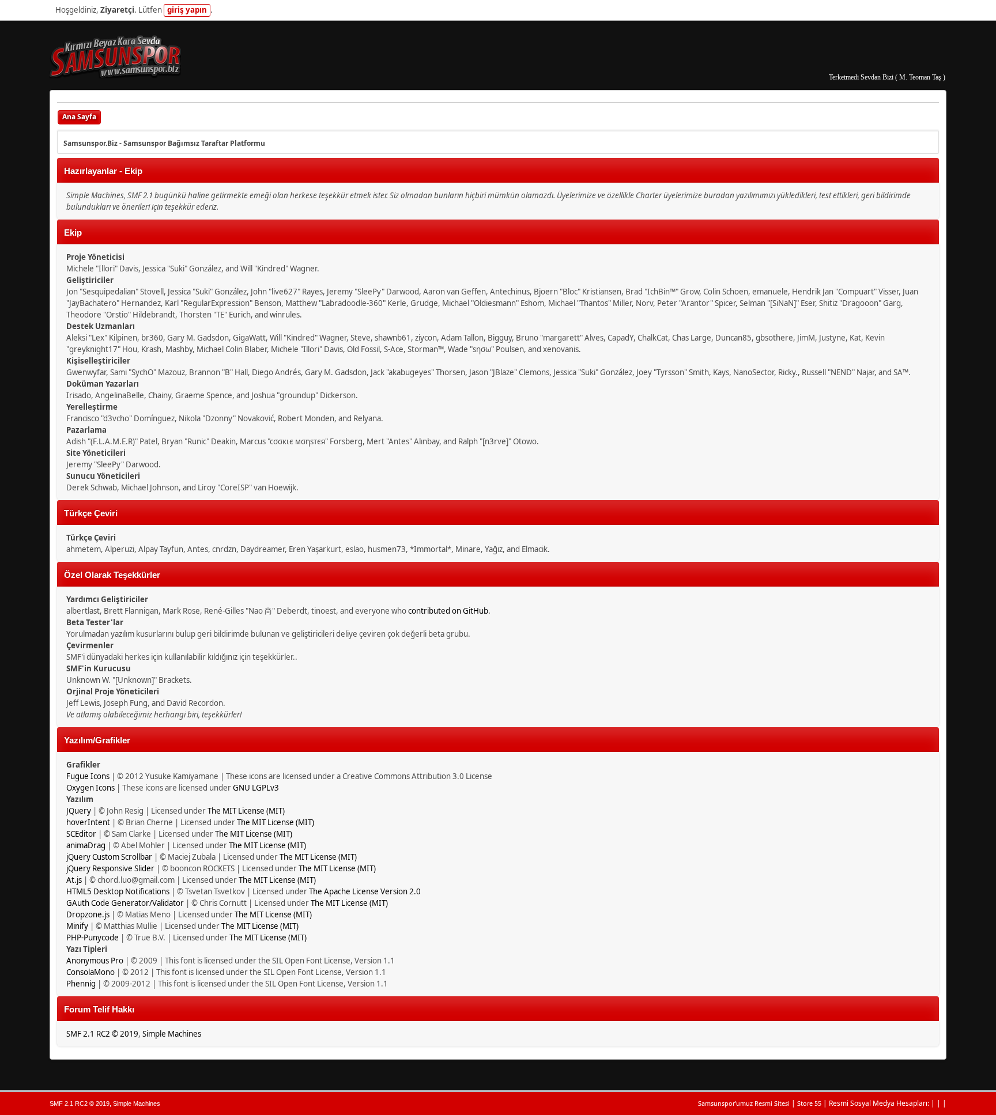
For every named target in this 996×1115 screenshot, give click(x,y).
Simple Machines (171, 1034)
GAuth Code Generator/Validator (125, 903)
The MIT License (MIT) (246, 811)
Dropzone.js (88, 914)
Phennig (81, 983)
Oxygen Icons (90, 788)
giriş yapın (187, 10)
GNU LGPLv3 (256, 788)
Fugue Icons (88, 776)
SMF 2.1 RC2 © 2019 (102, 1034)
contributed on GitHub (448, 611)
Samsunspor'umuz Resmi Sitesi (744, 1103)
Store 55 (809, 1103)
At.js (74, 880)
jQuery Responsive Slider (110, 868)
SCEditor (81, 834)
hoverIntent (88, 822)
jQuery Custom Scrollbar (109, 857)
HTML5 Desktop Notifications (117, 891)
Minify (77, 926)
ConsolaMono (90, 972)
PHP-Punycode (92, 937)
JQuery (78, 811)
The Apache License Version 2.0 (365, 891)
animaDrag (85, 845)
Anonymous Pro (94, 960)
